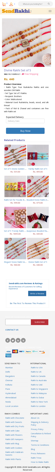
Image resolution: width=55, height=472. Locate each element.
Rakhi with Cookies (13, 447)
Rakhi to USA (36, 367)
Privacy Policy (37, 429)
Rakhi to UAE (37, 384)
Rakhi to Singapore (39, 389)
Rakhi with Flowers (13, 435)
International (38, 363)
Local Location (11, 406)
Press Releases (38, 453)
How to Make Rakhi (40, 462)
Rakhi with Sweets (13, 422)
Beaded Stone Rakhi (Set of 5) (40, 199)
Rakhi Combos (12, 413)
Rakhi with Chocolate (14, 418)
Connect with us (14, 336)
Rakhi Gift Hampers (14, 439)
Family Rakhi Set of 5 (37, 168)
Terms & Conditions (40, 445)
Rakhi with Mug (12, 443)
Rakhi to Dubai (37, 397)
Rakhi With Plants (13, 459)
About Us (35, 418)
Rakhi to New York (39, 401)
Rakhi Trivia (36, 457)
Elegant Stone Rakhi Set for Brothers (21, 262)
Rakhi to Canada (38, 376)
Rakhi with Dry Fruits (14, 426)
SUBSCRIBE (40, 322)
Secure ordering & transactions (23, 347)
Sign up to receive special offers (23, 317)
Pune (7, 389)
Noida (8, 401)
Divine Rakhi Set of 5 (37, 262)
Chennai (8, 380)
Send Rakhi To (12, 363)
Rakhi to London (38, 406)
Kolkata (8, 384)
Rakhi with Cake (12, 430)
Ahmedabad (10, 397)
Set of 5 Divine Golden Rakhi (17, 168)
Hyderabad (10, 393)
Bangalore (10, 376)
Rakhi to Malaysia (39, 393)
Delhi (7, 371)
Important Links (39, 413)
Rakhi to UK (36, 371)
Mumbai (9, 367)
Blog (33, 449)
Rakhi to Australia (39, 380)
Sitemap (34, 440)
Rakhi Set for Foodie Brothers (17, 199)
